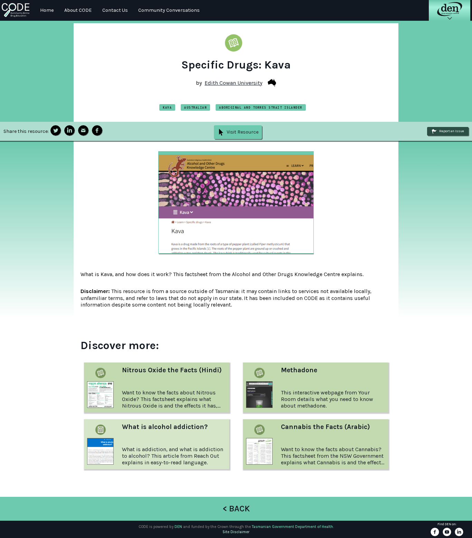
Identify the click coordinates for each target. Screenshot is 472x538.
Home (47, 10)
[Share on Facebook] (97, 131)
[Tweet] (55, 131)
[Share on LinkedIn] (69, 131)
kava (167, 107)
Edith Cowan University (233, 83)
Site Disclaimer (236, 532)
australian (195, 107)
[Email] (83, 131)
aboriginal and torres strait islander (260, 107)
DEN (178, 527)
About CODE (78, 10)
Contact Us (115, 10)
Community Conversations (169, 10)
